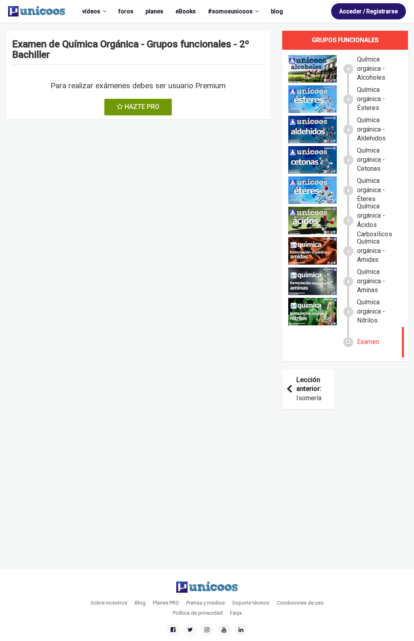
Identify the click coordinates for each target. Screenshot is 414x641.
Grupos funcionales (345, 40)
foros (125, 11)
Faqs (236, 613)
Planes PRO (166, 603)
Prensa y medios (205, 603)
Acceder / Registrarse (368, 11)
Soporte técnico (251, 603)
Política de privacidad (198, 613)
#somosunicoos (230, 11)
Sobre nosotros (109, 603)
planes (154, 11)
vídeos (91, 11)
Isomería (308, 389)
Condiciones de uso (300, 603)
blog (277, 11)
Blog (140, 603)
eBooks (185, 11)
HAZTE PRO (141, 106)
